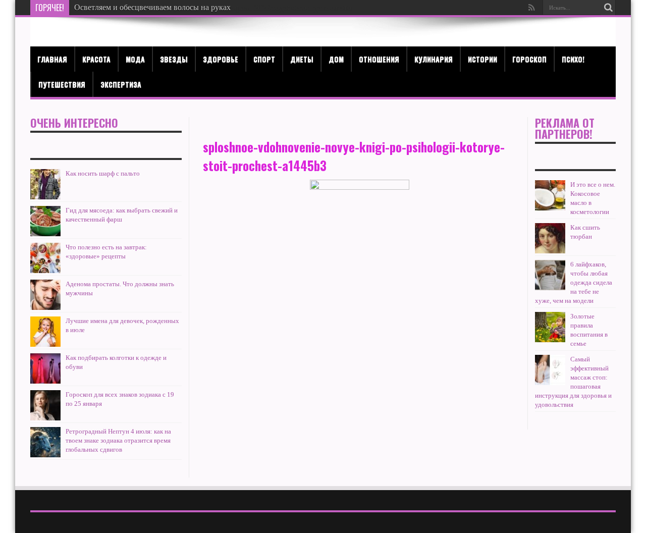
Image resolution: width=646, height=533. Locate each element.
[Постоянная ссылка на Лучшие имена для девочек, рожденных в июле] (45, 331)
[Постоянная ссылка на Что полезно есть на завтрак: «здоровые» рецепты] (45, 258)
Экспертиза (120, 84)
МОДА (135, 59)
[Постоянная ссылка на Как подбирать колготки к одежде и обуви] (45, 368)
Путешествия (61, 84)
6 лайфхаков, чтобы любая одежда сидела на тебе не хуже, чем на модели (573, 282)
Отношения (379, 59)
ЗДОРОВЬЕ (220, 59)
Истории (482, 59)
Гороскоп (529, 59)
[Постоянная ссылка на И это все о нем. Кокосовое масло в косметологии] (550, 195)
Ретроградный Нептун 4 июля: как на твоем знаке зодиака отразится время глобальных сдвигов (118, 440)
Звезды (174, 59)
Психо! (573, 59)
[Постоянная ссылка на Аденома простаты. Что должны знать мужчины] (45, 295)
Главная (52, 59)
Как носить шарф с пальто (103, 173)
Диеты (301, 59)
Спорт (264, 59)
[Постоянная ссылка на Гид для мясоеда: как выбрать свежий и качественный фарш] (45, 221)
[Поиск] (608, 7)
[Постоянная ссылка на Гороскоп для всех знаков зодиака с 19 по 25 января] (45, 405)
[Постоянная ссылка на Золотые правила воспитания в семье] (550, 327)
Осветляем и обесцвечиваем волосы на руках (152, 7)
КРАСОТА (96, 59)
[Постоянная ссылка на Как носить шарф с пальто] (45, 184)
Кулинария (433, 59)
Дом (336, 59)
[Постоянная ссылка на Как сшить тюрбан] (550, 238)
